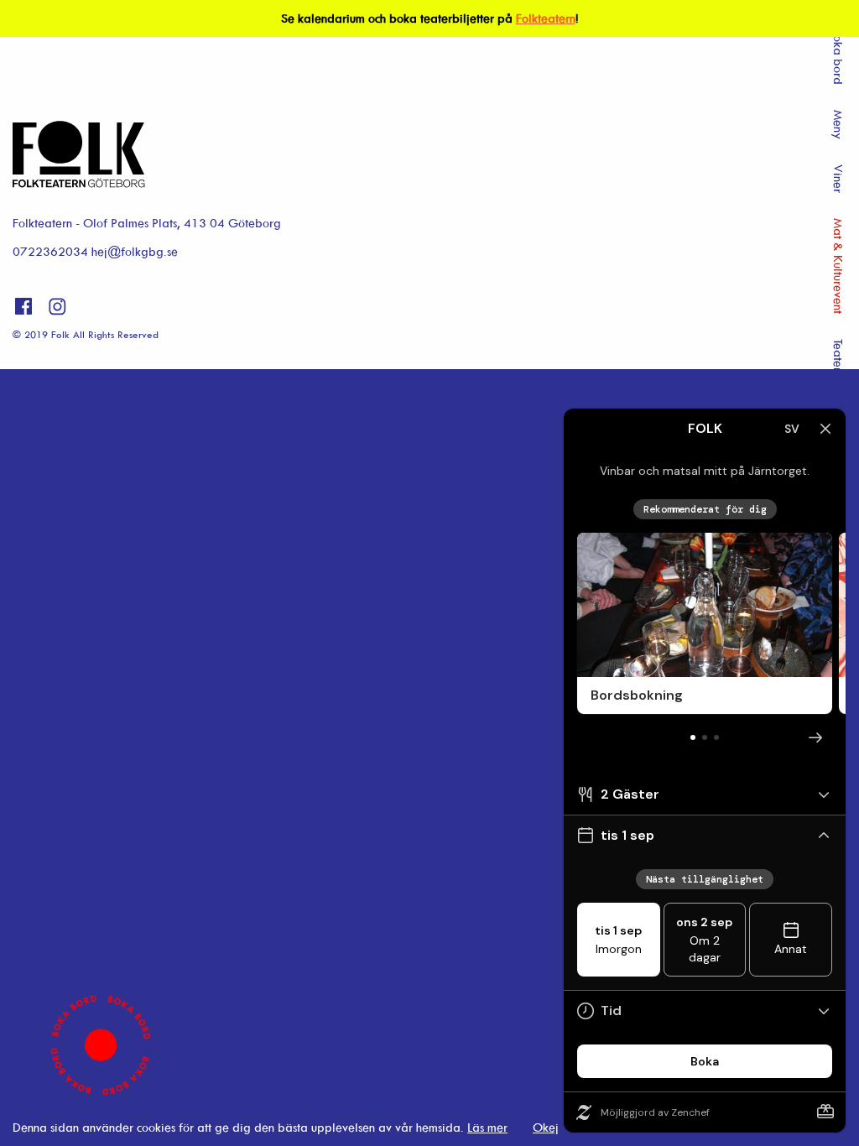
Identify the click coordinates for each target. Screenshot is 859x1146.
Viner (838, 178)
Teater (838, 355)
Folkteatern (545, 18)
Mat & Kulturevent (838, 266)
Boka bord (838, 57)
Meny (838, 124)
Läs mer (487, 1127)
